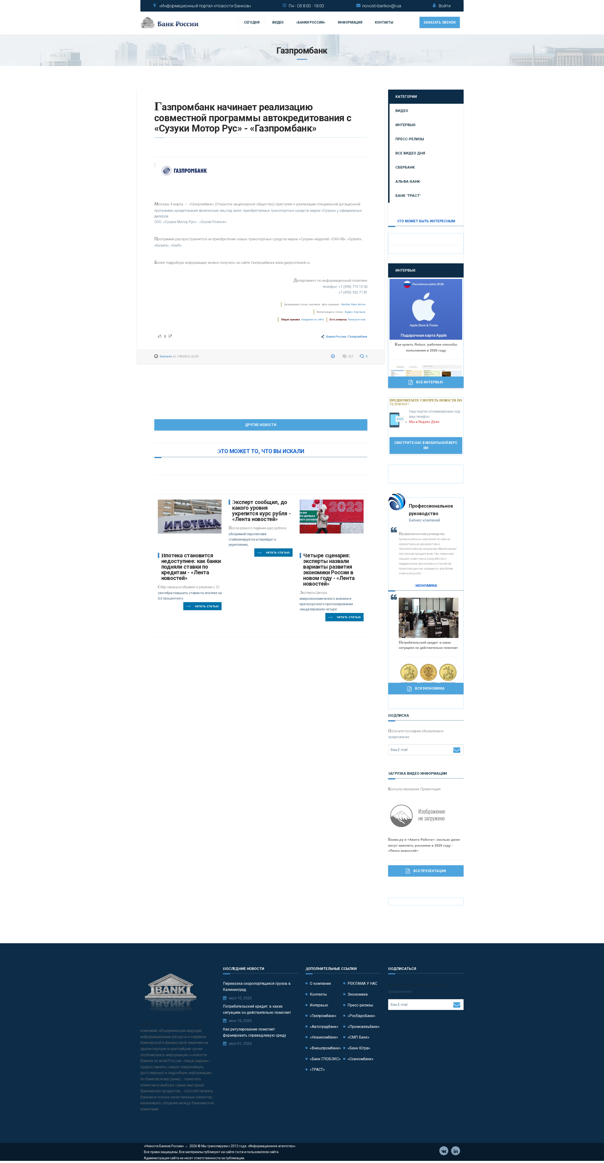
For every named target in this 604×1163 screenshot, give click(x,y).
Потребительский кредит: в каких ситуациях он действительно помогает (257, 1009)
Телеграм (455, 1150)
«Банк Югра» (359, 1048)
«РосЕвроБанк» (361, 1016)
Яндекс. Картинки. (355, 312)
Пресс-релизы (409, 139)
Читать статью (207, 606)
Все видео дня (410, 153)
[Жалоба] (333, 356)
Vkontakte (443, 1150)
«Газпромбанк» (323, 1016)
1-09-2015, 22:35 (187, 356)
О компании (320, 983)
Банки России (336, 336)
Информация (350, 22)
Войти (445, 5)
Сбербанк (405, 167)
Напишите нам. (357, 319)
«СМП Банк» (358, 1037)
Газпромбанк (357, 336)
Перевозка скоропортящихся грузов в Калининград (257, 986)
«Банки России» (310, 22)
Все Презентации (429, 871)
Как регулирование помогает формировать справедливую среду (254, 1032)
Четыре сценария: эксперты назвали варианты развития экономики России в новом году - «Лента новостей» (329, 569)
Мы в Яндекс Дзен (424, 422)
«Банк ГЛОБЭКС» (325, 1059)
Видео (278, 22)
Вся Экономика (429, 688)
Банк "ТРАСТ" (408, 196)
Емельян (166, 356)
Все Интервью (429, 382)
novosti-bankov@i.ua (381, 5)
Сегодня (252, 22)
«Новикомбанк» (324, 1037)
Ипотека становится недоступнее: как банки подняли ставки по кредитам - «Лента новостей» (191, 566)
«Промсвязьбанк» (364, 1026)
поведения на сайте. (312, 319)
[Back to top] (590, 1149)
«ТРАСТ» (317, 1069)
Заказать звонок (440, 22)
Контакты (384, 22)
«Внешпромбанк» (325, 1048)
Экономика (358, 994)
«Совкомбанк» (360, 1059)
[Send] (456, 749)
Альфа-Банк (407, 181)
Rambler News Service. (353, 304)
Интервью (405, 125)
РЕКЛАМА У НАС (362, 983)
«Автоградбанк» (324, 1026)
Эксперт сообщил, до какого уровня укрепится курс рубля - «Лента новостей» (261, 510)
